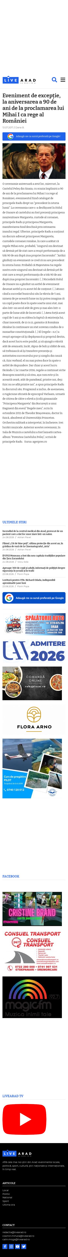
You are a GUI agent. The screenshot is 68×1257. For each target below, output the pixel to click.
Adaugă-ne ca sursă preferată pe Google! (38, 136)
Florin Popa (23, 574)
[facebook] (5, 1247)
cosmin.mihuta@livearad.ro (18, 1236)
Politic (6, 1194)
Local (5, 1190)
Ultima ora (8, 1205)
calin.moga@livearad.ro (16, 1239)
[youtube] (18, 1247)
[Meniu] (62, 79)
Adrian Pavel (24, 537)
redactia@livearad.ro (14, 1232)
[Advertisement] (34, 38)
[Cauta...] (54, 79)
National (7, 1197)
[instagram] (11, 1247)
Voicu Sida (22, 562)
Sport (5, 1201)
